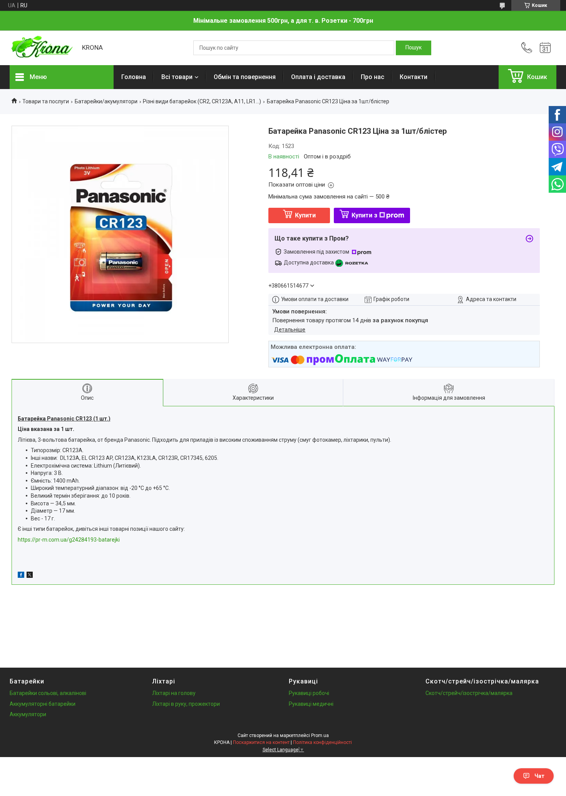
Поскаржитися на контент (261, 742)
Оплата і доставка (318, 77)
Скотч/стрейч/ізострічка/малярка (468, 693)
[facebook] (21, 576)
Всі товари (177, 77)
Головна (133, 77)
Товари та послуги (45, 101)
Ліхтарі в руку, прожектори (186, 704)
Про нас (372, 77)
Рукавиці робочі (309, 693)
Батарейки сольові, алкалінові (48, 693)
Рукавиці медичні (311, 704)
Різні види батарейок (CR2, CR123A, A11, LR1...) (202, 101)
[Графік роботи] (545, 48)
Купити (305, 215)
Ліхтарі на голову (174, 693)
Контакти (413, 77)
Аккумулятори (28, 714)
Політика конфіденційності (322, 742)
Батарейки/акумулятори (106, 101)
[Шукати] (413, 47)
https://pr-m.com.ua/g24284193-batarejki (69, 540)
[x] (30, 576)
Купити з (364, 215)
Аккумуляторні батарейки (42, 704)
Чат (539, 776)
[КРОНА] (42, 47)
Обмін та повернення (245, 77)
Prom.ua (320, 735)
